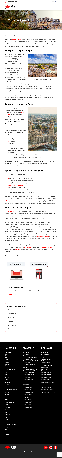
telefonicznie (28, 247)
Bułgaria (7, 404)
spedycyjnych (47, 211)
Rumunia (7, 434)
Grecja (6, 409)
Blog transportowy (45, 354)
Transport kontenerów (28, 359)
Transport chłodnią (27, 401)
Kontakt (43, 355)
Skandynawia (12, 313)
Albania (6, 401)
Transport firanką (27, 404)
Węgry (6, 365)
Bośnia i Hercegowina (9, 402)
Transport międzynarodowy (29, 379)
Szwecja (6, 396)
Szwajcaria (11, 317)
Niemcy (6, 357)
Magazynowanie (44, 367)
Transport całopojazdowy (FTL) (30, 369)
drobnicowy (8, 124)
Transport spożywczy (28, 394)
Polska (10, 329)
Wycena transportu (45, 381)
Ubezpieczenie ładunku (46, 379)
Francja (6, 374)
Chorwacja (7, 406)
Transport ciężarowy (27, 402)
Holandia (7, 377)
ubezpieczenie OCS (43, 236)
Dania (6, 391)
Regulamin (43, 360)
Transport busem (27, 399)
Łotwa (6, 431)
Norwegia (7, 394)
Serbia (6, 417)
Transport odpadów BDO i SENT (30, 360)
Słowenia (7, 362)
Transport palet (26, 362)
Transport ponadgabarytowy (29, 364)
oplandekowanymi (20, 150)
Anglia (6, 370)
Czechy (6, 355)
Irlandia (6, 379)
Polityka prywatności (46, 359)
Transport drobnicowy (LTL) (29, 370)
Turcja (6, 419)
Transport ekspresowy (46, 375)
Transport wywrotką (27, 407)
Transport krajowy (27, 377)
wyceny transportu (23, 291)
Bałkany (10, 321)
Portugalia (7, 384)
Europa (10, 310)
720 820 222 (12, 2)
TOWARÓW (26, 352)
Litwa (6, 429)
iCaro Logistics (16, 39)
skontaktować (20, 247)
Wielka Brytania (12, 325)
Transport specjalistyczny (28, 381)
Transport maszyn (27, 355)
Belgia (6, 372)
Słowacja (7, 360)
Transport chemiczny (27, 389)
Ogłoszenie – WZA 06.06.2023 (48, 387)
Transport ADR (26, 354)
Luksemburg (7, 382)
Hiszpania (7, 375)
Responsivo (34, 452)
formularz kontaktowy (46, 247)
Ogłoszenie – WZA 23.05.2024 (48, 389)
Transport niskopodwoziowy (29, 406)
